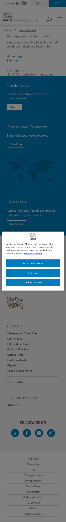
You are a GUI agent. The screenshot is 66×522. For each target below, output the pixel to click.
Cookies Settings (33, 282)
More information (33, 253)
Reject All (33, 272)
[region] (33, 261)
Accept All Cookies (33, 263)
